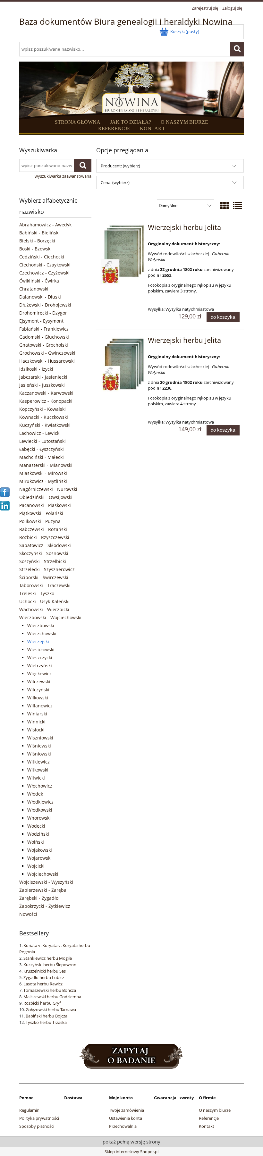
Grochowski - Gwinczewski (47, 353)
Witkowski (37, 770)
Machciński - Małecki (41, 457)
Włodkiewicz (40, 802)
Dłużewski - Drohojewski (45, 305)
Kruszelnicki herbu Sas (44, 971)
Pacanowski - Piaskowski (45, 505)
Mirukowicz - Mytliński (43, 481)
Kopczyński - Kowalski (42, 409)
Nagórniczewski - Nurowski (48, 489)
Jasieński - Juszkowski (42, 385)
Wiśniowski (39, 754)
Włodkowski (39, 810)
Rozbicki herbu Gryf (42, 1003)
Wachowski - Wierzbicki (44, 609)
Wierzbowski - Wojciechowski (50, 617)
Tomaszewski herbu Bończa (49, 990)
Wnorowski (39, 818)
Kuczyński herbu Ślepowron (49, 964)
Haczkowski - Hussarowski (47, 361)
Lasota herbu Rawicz (43, 984)
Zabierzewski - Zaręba (42, 890)
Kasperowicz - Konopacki (45, 401)
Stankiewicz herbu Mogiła (47, 958)
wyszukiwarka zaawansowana (63, 176)
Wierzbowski (40, 625)
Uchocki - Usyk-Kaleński (44, 601)
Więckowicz (39, 674)
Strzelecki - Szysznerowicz (47, 569)
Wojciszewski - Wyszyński (46, 882)
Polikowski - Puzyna (40, 521)
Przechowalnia (123, 1126)
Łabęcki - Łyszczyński (41, 449)
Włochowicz (39, 786)
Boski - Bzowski (35, 249)
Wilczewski (38, 682)
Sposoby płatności (36, 1126)
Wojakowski (39, 850)
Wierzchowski (41, 633)
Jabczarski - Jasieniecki (43, 377)
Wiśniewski (39, 746)
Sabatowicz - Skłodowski (45, 545)
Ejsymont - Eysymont (41, 321)
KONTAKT (152, 128)
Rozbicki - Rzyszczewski (44, 537)
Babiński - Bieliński (39, 233)
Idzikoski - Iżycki (36, 369)
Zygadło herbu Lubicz (43, 977)
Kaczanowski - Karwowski (46, 393)
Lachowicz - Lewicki (40, 433)
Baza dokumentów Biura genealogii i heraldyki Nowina (125, 21)
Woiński (35, 842)
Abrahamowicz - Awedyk (45, 225)
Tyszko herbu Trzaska (46, 1022)
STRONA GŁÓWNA (77, 122)
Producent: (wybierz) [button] (120, 166)
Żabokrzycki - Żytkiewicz (44, 906)
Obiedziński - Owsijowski (45, 497)
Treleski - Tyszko (36, 593)
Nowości (28, 914)
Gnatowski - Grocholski (43, 345)
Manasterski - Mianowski (45, 465)
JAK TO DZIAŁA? (130, 122)
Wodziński (38, 834)
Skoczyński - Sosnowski (43, 553)
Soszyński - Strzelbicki (42, 561)
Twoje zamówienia (126, 1110)
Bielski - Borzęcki (37, 241)
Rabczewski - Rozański (43, 529)
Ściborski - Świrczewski (43, 577)
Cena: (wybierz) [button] (115, 182)
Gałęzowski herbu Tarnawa (51, 1009)
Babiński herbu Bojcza (46, 1016)
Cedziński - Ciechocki (41, 257)
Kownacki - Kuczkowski (43, 417)
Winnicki (36, 722)
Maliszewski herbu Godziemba (52, 997)
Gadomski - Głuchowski (44, 337)
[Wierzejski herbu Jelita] (122, 254)
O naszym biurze (215, 1110)
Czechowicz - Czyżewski (44, 273)
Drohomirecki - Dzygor (43, 313)
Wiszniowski (40, 738)
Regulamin (29, 1110)
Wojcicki (36, 866)
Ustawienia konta (125, 1118)
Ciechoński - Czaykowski (45, 265)
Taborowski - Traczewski (45, 585)
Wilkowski (37, 698)
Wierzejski (38, 641)
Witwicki (36, 778)
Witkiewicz (38, 762)
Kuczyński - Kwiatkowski (45, 425)
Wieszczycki (39, 657)
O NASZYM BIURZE (184, 122)
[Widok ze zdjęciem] (224, 205)
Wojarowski (39, 858)
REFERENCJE (114, 128)
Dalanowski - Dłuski (40, 297)
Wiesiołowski (41, 649)
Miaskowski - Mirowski (43, 473)
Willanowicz (40, 706)
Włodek (35, 794)
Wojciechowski (42, 874)
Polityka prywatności (39, 1118)
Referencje (209, 1118)
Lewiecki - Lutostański (42, 441)
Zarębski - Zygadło (38, 898)
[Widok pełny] (237, 205)
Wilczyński (38, 690)
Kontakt (206, 1126)
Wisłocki (36, 730)
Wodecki (36, 826)
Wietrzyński (39, 665)
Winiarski (37, 714)
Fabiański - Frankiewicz (44, 329)
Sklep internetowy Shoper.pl (131, 1151)
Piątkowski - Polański (41, 513)
